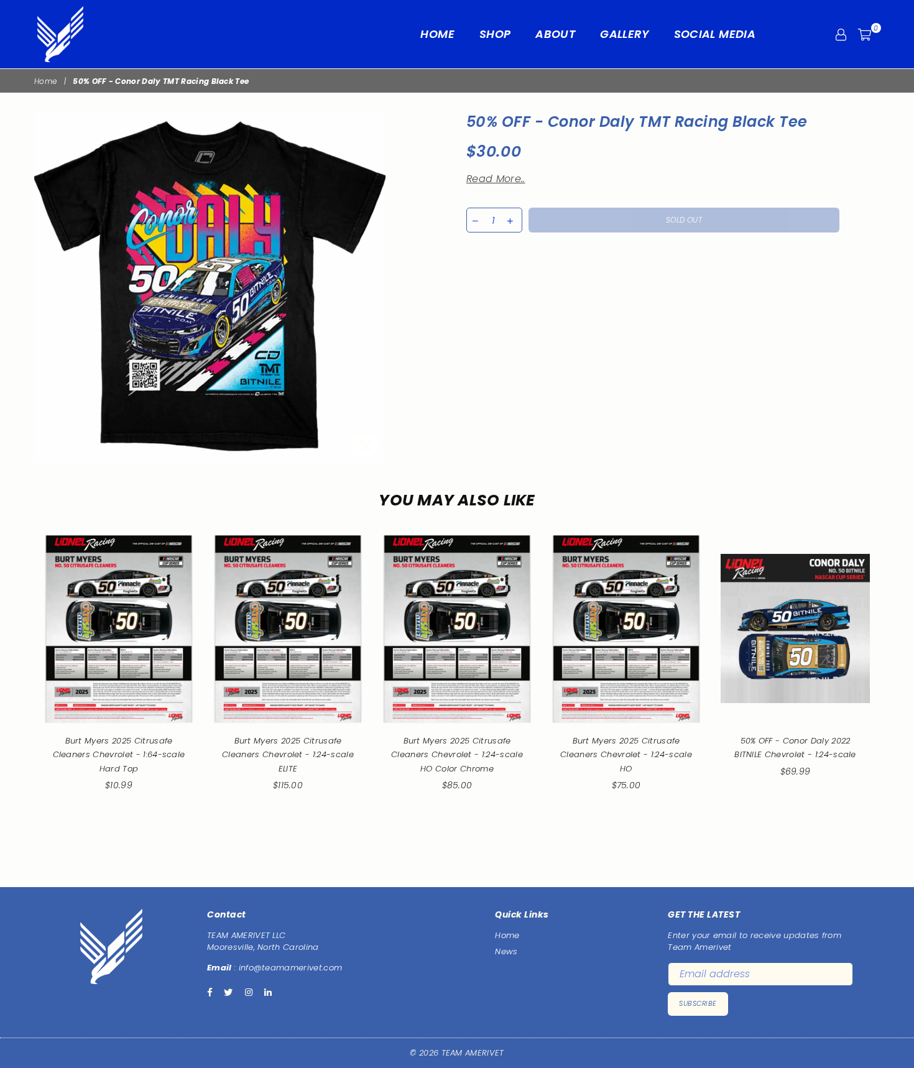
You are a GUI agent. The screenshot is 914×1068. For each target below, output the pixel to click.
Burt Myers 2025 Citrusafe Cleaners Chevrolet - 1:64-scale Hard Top (119, 755)
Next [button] (894, 688)
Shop (494, 34)
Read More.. (495, 179)
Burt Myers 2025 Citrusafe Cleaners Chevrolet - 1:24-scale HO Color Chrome (457, 755)
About (555, 34)
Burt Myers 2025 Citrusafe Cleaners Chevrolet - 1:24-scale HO (626, 755)
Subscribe (698, 1003)
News (506, 951)
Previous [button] (20, 688)
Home (437, 34)
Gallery (624, 34)
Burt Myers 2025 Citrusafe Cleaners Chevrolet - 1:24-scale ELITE (288, 755)
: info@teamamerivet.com (287, 968)
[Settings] (841, 34)
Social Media (714, 34)
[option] (209, 287)
